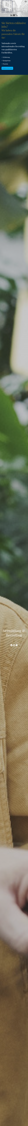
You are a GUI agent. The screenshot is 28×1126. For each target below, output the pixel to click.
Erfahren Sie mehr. (7, 68)
